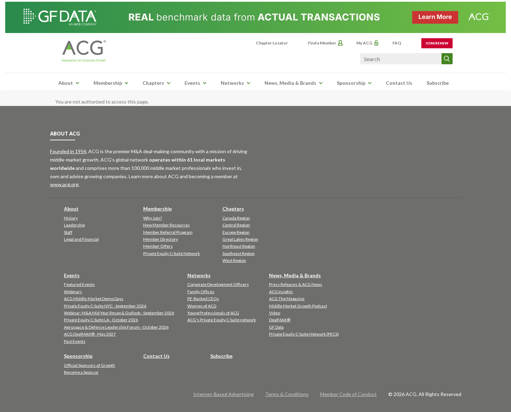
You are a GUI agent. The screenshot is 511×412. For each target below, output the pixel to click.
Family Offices (200, 291)
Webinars (73, 291)
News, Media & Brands (290, 83)
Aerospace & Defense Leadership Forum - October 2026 (116, 327)
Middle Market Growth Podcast (298, 305)
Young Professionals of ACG (213, 312)
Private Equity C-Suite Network (171, 253)
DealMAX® (279, 319)
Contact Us (399, 83)
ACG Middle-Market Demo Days (93, 298)
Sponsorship (351, 83)
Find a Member (322, 43)
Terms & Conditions (287, 394)
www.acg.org (64, 184)
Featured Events (79, 284)
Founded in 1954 (68, 151)
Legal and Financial (81, 239)
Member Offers (158, 246)
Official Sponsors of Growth (89, 365)
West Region (234, 260)
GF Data (276, 327)
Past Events (75, 341)
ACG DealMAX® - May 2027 (90, 334)
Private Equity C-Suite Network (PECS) (304, 334)
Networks (232, 83)
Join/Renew (436, 43)
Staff (68, 232)
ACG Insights (281, 291)
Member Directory (160, 239)
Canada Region (236, 218)
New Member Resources (166, 225)
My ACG (364, 43)
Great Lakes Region (240, 239)
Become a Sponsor (81, 372)
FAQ (396, 43)
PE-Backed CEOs (203, 298)
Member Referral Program (168, 232)
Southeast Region (238, 253)
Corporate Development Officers (218, 284)
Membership (108, 83)
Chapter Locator (272, 43)
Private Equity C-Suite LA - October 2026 (101, 319)
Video (274, 312)
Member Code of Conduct (348, 394)
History (71, 218)
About (65, 83)
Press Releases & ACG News (295, 284)
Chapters (153, 83)
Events (192, 83)
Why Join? (152, 218)
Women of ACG (202, 305)
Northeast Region (238, 246)
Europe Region (236, 232)
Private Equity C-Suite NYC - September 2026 (105, 305)
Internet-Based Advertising (223, 394)
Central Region (236, 225)
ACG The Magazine (287, 298)
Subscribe (438, 83)
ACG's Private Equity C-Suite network (221, 319)
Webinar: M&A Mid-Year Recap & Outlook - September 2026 (119, 312)
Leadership (74, 225)
